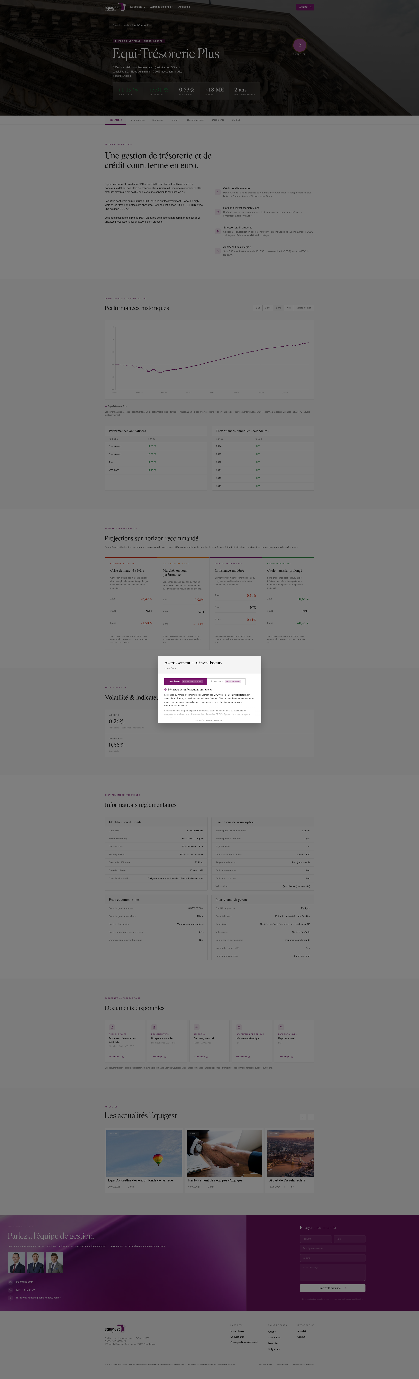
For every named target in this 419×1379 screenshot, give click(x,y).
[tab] (185, 681)
